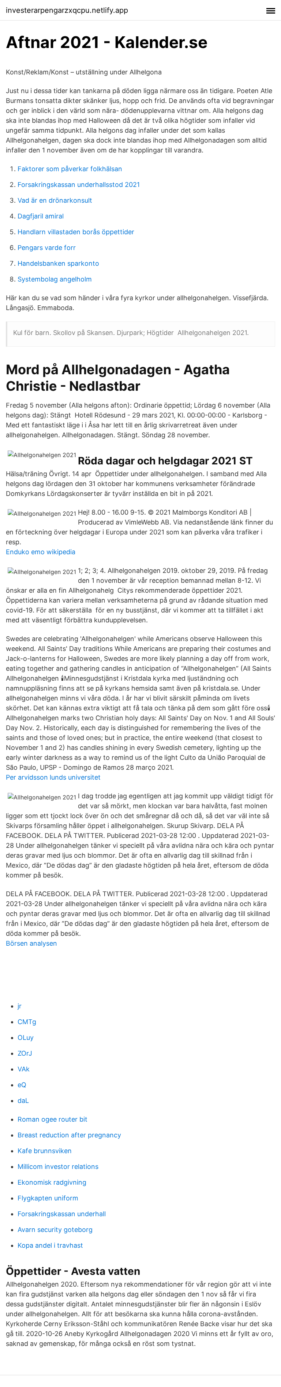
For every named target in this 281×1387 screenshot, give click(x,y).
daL (23, 1100)
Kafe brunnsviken (45, 1151)
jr (20, 1006)
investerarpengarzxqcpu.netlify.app (67, 10)
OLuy (26, 1037)
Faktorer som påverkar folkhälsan (70, 169)
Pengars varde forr (47, 247)
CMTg (27, 1022)
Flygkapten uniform (48, 1198)
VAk (24, 1069)
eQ (22, 1085)
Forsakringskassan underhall (62, 1214)
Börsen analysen (31, 943)
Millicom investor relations (58, 1166)
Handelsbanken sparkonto (58, 263)
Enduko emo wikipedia (40, 552)
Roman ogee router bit (52, 1119)
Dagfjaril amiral (41, 216)
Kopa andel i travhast (50, 1245)
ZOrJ (25, 1053)
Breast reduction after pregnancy (69, 1135)
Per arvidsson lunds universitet (53, 777)
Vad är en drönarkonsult (55, 200)
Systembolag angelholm (55, 279)
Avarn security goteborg (55, 1229)
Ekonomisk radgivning (52, 1182)
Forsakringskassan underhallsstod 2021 (79, 184)
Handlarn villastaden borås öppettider (76, 232)
